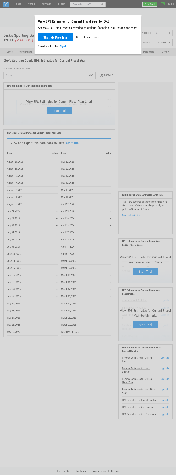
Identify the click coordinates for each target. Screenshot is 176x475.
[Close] (137, 21)
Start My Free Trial (55, 37)
